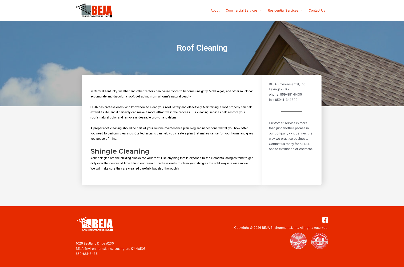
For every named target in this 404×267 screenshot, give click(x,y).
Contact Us (317, 10)
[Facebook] (325, 220)
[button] (260, 10)
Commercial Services (242, 10)
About (215, 10)
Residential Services (283, 10)
